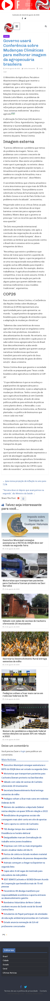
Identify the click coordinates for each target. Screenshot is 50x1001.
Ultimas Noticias (16, 36)
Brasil (6, 36)
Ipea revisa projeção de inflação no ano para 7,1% (24, 483)
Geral (5, 969)
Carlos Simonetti (29, 68)
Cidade (5, 960)
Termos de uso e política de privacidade (21, 991)
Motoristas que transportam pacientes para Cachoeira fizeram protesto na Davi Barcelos (24, 583)
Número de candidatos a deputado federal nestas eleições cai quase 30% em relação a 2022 (24, 734)
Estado (6, 965)
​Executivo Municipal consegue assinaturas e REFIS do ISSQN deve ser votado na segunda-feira (23, 543)
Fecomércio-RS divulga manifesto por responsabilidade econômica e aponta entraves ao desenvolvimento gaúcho (23, 894)
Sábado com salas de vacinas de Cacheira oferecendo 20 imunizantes (24, 622)
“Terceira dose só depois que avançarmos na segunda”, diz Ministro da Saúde (23, 492)
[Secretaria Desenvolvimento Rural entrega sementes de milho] (24, 633)
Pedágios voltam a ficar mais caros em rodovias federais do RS (23, 694)
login (23, 751)
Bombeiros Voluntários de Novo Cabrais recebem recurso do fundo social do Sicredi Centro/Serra (21, 906)
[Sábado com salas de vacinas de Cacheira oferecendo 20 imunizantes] (24, 595)
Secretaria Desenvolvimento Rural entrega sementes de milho (25, 660)
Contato (43, 991)
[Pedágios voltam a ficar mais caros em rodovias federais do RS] (18, 671)
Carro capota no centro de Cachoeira (21, 824)
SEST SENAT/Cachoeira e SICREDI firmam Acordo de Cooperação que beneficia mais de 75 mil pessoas (24, 883)
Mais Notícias (8, 759)
